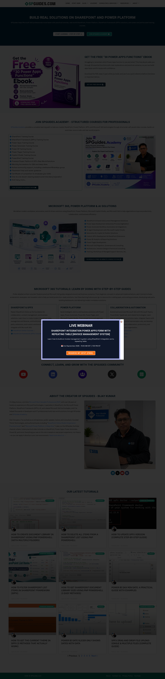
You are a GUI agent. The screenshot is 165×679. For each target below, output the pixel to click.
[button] (121, 321)
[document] (82, 339)
